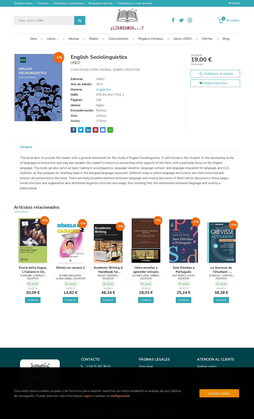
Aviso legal (146, 366)
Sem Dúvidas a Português (183, 270)
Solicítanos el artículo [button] (218, 74)
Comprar (32, 300)
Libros (51, 39)
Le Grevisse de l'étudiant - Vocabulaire (221, 270)
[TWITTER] (181, 20)
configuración (120, 396)
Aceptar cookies (219, 393)
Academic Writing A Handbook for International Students (108, 270)
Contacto (43, 3)
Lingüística (103, 90)
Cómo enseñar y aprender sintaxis (146, 270)
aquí (87, 396)
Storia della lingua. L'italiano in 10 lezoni (33, 270)
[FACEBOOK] (173, 20)
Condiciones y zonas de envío (134, 3)
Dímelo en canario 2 (70, 268)
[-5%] (32, 240)
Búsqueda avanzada (101, 3)
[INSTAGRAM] (190, 20)
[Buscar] (79, 20)
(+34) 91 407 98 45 (98, 366)
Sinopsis (26, 147)
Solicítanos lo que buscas (68, 3)
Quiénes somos (23, 3)
